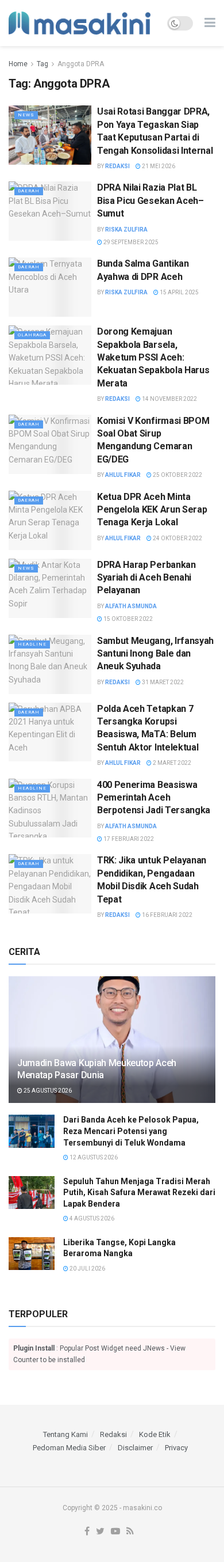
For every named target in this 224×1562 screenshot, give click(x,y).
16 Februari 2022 (166, 915)
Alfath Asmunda (131, 606)
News (26, 114)
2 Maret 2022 (171, 763)
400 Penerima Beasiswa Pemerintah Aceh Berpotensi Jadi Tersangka (153, 797)
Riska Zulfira (126, 229)
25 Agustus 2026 (47, 1090)
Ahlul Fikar (123, 475)
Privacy (176, 1447)
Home (18, 64)
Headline (32, 644)
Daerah (29, 191)
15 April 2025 (179, 292)
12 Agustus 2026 (93, 1157)
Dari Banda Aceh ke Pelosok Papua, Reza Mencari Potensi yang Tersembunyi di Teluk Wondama (131, 1131)
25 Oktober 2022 (177, 475)
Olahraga (32, 335)
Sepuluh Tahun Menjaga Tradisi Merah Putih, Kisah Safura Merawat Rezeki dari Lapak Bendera (139, 1192)
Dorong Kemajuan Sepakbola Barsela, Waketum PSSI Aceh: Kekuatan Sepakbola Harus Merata (153, 357)
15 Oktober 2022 (127, 619)
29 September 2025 (130, 242)
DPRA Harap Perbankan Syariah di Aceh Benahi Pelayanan (146, 577)
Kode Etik (155, 1434)
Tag (42, 64)
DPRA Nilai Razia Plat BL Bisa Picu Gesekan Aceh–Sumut (150, 200)
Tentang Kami (65, 1434)
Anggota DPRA (80, 64)
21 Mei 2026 (158, 166)
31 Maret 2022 (162, 682)
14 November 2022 (169, 399)
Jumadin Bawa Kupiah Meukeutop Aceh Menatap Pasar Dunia (96, 1068)
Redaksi (117, 166)
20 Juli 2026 (86, 1268)
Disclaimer (135, 1447)
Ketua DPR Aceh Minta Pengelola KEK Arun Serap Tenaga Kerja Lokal (152, 509)
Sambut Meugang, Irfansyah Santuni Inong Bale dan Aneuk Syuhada (155, 653)
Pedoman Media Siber (69, 1447)
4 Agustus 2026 (91, 1218)
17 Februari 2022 (128, 839)
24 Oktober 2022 (177, 538)
